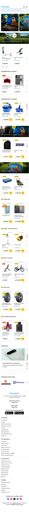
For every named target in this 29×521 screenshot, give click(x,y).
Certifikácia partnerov (6, 488)
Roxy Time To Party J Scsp (18, 151)
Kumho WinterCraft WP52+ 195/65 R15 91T (6, 304)
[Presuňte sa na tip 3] (15, 373)
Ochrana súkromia (5, 451)
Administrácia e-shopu (6, 461)
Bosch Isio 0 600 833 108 (18, 58)
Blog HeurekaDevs (5, 432)
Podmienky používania (6, 424)
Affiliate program (4, 473)
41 (6, 335)
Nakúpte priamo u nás (6, 447)
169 (19, 335)
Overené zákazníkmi (5, 482)
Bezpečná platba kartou (6, 453)
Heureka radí (4, 445)
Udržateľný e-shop (5, 492)
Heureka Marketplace (5, 467)
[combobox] (14, 10)
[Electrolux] (18, 382)
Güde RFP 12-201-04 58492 (6, 245)
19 (19, 218)
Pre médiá (3, 428)
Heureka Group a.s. (17, 503)
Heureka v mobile (5, 443)
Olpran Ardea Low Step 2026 (19, 275)
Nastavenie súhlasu (5, 449)
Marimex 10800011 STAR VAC (18, 114)
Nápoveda (3, 476)
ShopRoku (3, 484)
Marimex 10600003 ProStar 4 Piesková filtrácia (6, 114)
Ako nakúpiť (3, 441)
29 (19, 88)
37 (6, 277)
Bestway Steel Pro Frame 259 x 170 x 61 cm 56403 (7, 187)
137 (7, 116)
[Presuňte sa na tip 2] (13, 373)
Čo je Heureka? (4, 420)
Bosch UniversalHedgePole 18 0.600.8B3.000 (7, 58)
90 (19, 116)
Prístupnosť (3, 436)
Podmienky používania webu (17, 504)
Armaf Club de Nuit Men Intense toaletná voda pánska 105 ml (19, 333)
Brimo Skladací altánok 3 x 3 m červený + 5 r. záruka (7, 86)
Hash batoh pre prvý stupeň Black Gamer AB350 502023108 (6, 151)
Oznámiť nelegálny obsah (6, 434)
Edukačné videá (4, 474)
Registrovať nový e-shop (6, 463)
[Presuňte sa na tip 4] (18, 373)
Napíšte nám (14, 402)
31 (6, 247)
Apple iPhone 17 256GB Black (19, 86)
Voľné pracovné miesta (6, 426)
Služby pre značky (5, 469)
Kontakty (3, 422)
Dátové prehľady (4, 471)
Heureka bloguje (4, 430)
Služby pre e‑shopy (5, 465)
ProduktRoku (4, 486)
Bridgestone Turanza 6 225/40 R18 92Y (19, 304)
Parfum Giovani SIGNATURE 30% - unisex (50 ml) (6, 333)
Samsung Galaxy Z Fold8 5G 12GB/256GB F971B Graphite (18, 216)
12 (6, 60)
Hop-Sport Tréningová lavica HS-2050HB (7, 275)
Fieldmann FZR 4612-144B (18, 187)
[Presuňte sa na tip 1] (10, 373)
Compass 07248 (17, 244)
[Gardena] (5, 382)
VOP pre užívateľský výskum (7, 455)
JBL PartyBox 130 (5, 215)
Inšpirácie (3, 490)
